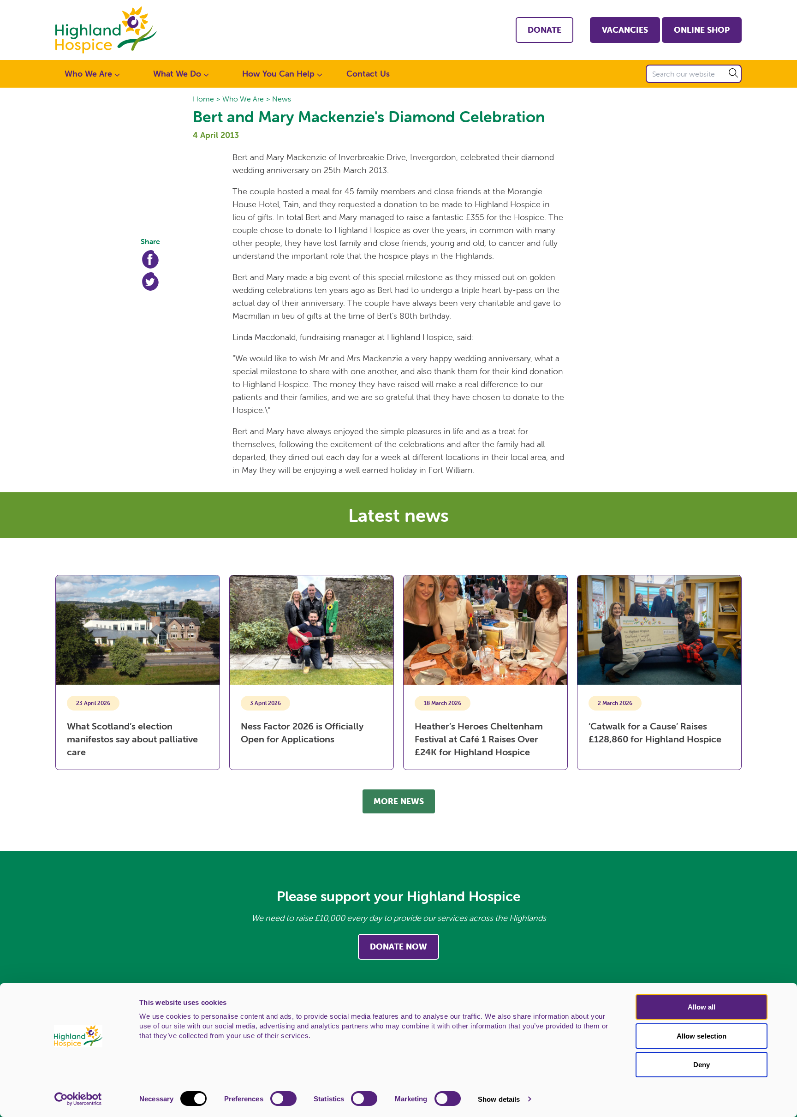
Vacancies (625, 29)
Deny (701, 1065)
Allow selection (702, 1036)
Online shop (702, 29)
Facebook (150, 259)
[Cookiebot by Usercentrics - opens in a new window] (78, 1099)
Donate (544, 29)
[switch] (283, 1098)
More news (399, 801)
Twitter (150, 281)
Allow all (702, 1007)
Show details (499, 1099)
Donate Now (398, 946)
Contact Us (368, 73)
